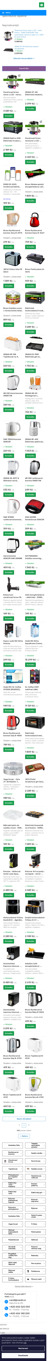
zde (25, 1343)
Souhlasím (23, 1355)
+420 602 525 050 (19, 1306)
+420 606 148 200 (19, 1313)
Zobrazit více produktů (22, 58)
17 (28, 1125)
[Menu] (23, 13)
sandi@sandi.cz (17, 1300)
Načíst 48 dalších (24, 1119)
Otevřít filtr (24, 69)
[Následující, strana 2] (24, 1125)
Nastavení (23, 1348)
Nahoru (25, 1136)
